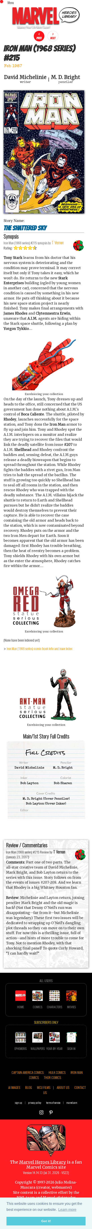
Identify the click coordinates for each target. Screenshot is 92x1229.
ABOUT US (63, 1087)
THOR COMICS (52, 1077)
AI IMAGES (14, 1087)
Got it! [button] (46, 1221)
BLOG (28, 1087)
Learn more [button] (67, 1209)
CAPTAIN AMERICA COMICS (28, 1072)
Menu (11, 2)
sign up (18, 1102)
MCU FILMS (43, 1087)
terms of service (53, 1102)
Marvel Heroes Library (42, 1162)
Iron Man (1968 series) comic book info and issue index (39, 648)
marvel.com (71, 1102)
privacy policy (34, 1102)
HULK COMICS (57, 1072)
